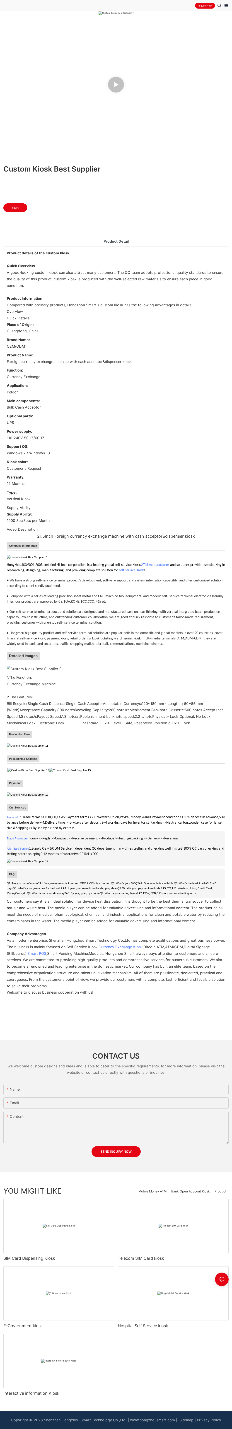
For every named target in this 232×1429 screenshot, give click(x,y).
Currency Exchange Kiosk (121, 947)
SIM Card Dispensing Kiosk (29, 1258)
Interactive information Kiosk (31, 1393)
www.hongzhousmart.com (152, 1420)
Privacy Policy (209, 1420)
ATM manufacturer (155, 565)
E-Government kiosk (23, 1325)
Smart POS (36, 953)
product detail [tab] (116, 241)
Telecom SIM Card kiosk (141, 1258)
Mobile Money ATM (152, 1191)
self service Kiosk (131, 570)
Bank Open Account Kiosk (190, 1191)
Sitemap (185, 1420)
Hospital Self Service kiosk (143, 1325)
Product (220, 1191)
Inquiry (15, 207)
